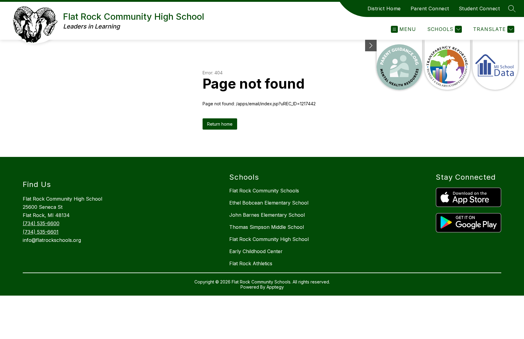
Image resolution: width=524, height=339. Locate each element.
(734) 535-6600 (41, 223)
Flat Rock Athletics (250, 263)
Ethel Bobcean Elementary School (268, 203)
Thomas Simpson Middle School (266, 227)
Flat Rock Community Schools (264, 191)
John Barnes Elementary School (267, 215)
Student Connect (479, 8)
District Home (384, 8)
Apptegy (275, 287)
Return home (220, 124)
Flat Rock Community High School (269, 239)
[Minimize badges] (371, 45)
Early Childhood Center (256, 251)
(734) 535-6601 (41, 232)
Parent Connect (430, 8)
